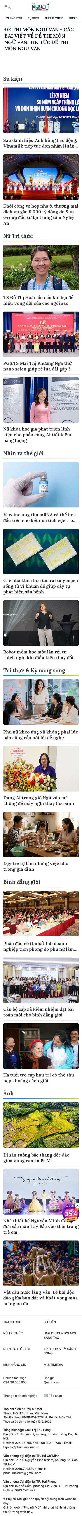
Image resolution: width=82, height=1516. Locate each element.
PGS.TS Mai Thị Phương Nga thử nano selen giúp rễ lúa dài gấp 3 (37, 366)
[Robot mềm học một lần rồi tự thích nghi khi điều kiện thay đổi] (41, 623)
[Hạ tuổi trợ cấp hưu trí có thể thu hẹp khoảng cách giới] (41, 1046)
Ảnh (8, 1093)
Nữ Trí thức (54, 18)
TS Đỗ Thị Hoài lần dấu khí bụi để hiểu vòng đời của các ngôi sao (38, 300)
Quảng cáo (51, 1382)
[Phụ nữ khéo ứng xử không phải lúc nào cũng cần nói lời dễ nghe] (41, 702)
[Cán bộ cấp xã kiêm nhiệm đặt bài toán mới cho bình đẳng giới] (41, 980)
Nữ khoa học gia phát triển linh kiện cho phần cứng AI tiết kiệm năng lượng (37, 434)
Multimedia (53, 1364)
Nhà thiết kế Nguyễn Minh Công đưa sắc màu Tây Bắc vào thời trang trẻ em (41, 1226)
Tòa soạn (55, 1395)
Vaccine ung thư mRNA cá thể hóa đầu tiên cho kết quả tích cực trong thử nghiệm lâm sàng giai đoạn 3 (41, 520)
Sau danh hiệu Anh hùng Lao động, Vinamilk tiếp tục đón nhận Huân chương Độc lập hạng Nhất (40, 145)
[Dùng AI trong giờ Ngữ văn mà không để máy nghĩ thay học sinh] (41, 769)
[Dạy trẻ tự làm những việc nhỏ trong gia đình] (41, 834)
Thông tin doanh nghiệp (20, 1395)
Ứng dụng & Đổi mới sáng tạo (60, 1335)
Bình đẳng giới (21, 882)
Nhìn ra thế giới (23, 453)
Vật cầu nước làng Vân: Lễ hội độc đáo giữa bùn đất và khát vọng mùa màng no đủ (40, 1297)
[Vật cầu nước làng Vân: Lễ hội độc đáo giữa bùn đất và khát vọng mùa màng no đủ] (41, 1263)
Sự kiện (33, 18)
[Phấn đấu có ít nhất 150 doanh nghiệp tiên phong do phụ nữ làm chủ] (41, 913)
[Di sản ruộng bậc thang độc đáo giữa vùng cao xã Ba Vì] (41, 1125)
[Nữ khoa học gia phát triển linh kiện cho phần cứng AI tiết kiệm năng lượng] (41, 400)
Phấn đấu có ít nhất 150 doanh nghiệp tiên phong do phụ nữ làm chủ (38, 949)
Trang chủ (14, 18)
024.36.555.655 (14, 1382)
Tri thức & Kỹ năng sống (34, 670)
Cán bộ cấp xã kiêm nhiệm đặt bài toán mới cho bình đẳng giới (38, 1012)
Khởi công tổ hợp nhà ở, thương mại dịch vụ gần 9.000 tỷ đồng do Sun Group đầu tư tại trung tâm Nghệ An (40, 214)
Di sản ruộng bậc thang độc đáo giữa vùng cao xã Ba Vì (36, 1157)
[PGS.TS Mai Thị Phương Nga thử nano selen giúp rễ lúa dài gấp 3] (41, 334)
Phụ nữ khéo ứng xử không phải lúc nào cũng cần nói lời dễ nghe (40, 734)
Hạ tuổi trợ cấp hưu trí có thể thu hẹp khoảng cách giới (38, 1077)
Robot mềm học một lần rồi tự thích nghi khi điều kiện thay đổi (38, 654)
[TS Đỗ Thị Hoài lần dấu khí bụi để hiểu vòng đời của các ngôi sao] (41, 267)
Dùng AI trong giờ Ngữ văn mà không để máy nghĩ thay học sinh (38, 800)
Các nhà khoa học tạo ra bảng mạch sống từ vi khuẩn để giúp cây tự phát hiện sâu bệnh (40, 586)
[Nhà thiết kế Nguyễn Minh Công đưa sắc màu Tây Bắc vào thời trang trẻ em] (41, 1192)
